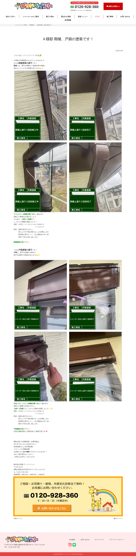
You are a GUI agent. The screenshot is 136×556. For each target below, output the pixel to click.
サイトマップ (99, 540)
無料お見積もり (114, 6)
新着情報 (31, 25)
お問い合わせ (85, 540)
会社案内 (72, 540)
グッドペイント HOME (21, 25)
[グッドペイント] (33, 9)
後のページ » (118, 518)
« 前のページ (17, 518)
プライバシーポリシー (116, 540)
